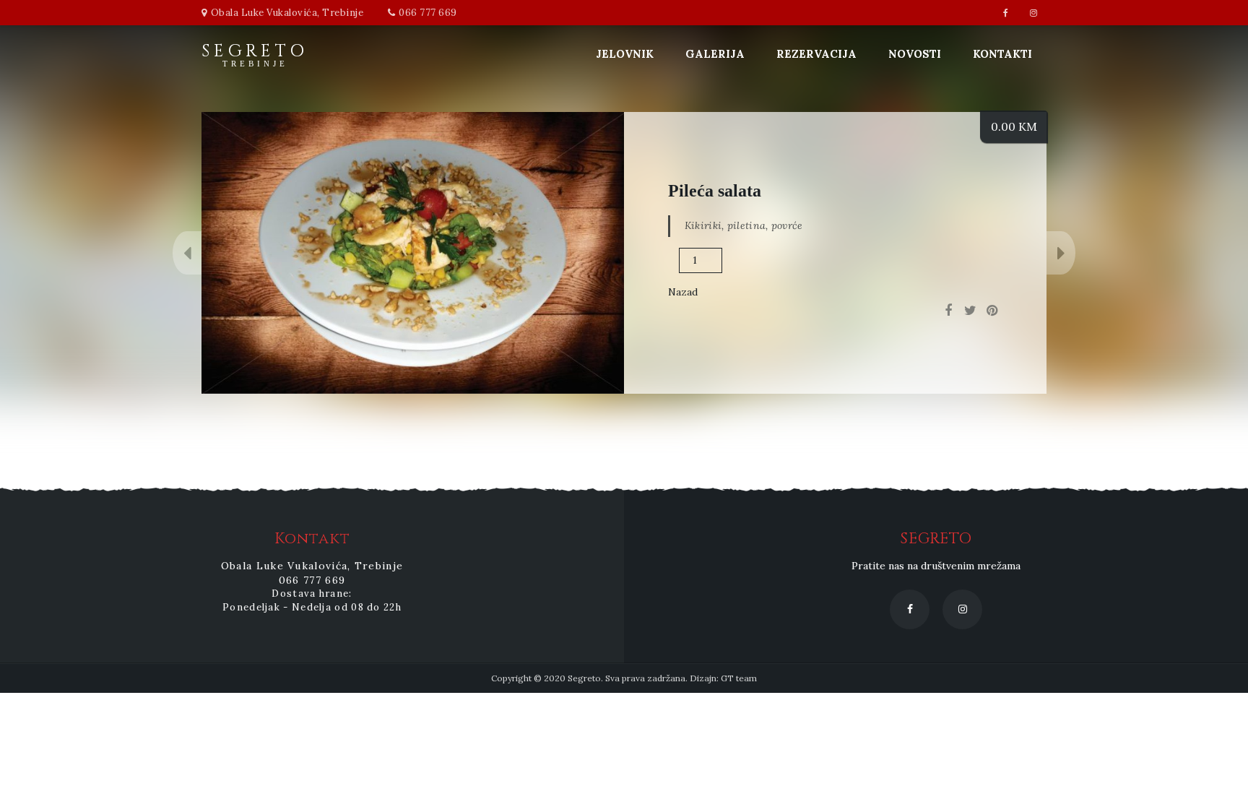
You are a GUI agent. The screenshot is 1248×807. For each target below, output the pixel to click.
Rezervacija (816, 54)
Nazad (683, 291)
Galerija (715, 54)
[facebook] (948, 310)
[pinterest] (991, 310)
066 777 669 (428, 13)
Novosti (914, 54)
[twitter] (970, 310)
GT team (739, 678)
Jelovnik (625, 54)
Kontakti (1002, 54)
